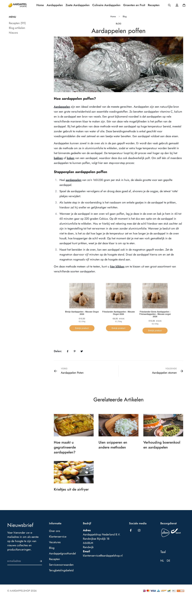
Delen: (58, 351)
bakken (58, 158)
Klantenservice (57, 536)
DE (168, 561)
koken (70, 158)
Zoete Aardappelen (78, 5)
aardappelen (73, 180)
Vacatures (55, 542)
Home (40, 5)
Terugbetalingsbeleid (61, 570)
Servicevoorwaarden (61, 565)
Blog (125, 16)
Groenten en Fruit (134, 5)
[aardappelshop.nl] (17, 5)
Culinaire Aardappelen (106, 5)
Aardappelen (55, 5)
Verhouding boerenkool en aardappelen (161, 445)
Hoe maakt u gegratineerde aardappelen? (65, 447)
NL (162, 561)
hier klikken (117, 266)
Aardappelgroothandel (62, 553)
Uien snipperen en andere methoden (113, 445)
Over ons (54, 531)
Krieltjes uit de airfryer (71, 489)
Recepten (154, 5)
